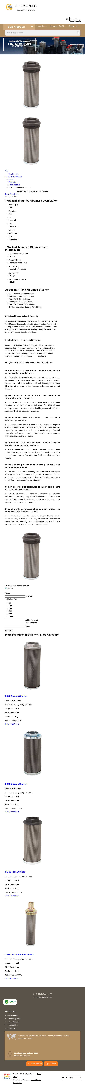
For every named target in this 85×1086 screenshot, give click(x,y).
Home (11, 179)
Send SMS (52, 1063)
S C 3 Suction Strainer (16, 696)
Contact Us (73, 26)
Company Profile (57, 26)
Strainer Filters (14, 185)
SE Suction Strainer (15, 872)
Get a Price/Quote (12, 194)
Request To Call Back (13, 177)
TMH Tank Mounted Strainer (19, 954)
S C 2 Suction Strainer (16, 784)
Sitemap (12, 1028)
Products (12, 182)
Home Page (41, 26)
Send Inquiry (13, 174)
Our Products (17, 26)
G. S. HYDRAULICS (26, 7)
